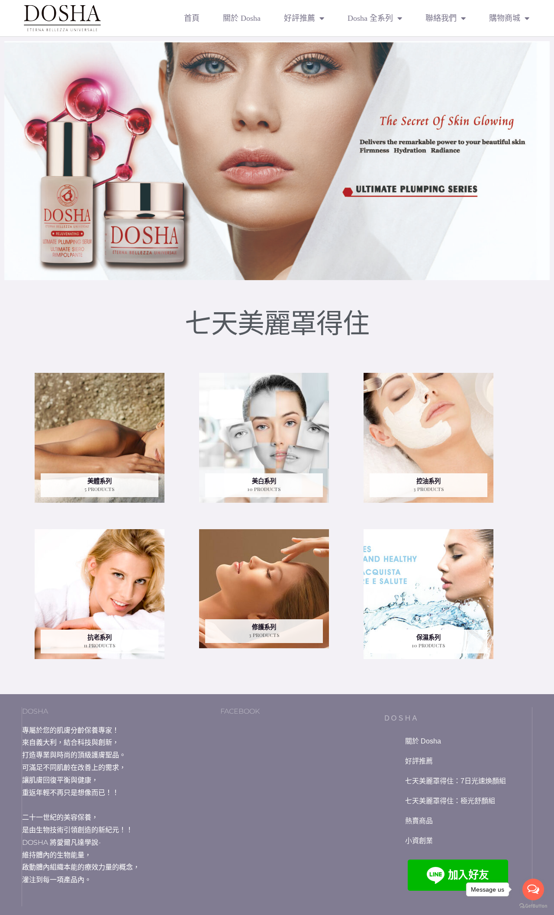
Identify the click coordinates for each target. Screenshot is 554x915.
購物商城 (504, 18)
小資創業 (419, 840)
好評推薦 (299, 18)
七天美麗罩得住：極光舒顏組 (450, 801)
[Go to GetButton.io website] (533, 906)
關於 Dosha (242, 18)
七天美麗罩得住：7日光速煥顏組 (455, 781)
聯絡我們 (441, 18)
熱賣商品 (419, 820)
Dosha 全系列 (370, 18)
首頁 (192, 18)
